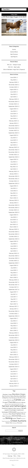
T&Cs (14, 456)
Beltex (12, 396)
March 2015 (13, 354)
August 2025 (13, 89)
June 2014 (13, 374)
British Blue (23, 397)
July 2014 (13, 371)
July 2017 (13, 294)
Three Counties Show (6, 421)
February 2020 (13, 229)
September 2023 (13, 133)
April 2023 (13, 145)
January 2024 (13, 123)
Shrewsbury (9, 416)
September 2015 (13, 340)
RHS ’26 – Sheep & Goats (14, 64)
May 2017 (13, 299)
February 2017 (13, 306)
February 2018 (13, 280)
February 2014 (13, 383)
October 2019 (13, 236)
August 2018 (13, 265)
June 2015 (13, 347)
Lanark (23, 408)
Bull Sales (5, 400)
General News (14, 52)
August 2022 (13, 159)
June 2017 (13, 296)
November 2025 (13, 84)
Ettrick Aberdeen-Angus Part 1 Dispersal (14, 69)
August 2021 (13, 186)
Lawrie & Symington (11, 410)
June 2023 (13, 140)
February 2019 (13, 253)
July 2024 (13, 111)
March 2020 (13, 227)
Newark (22, 412)
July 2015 (13, 345)
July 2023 (13, 137)
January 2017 (13, 308)
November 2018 (13, 258)
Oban (10, 414)
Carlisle (17, 400)
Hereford (4, 408)
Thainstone (23, 418)
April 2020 (13, 224)
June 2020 (13, 219)
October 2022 (13, 154)
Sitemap (10, 456)
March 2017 (13, 304)
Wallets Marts (9, 423)
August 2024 (13, 108)
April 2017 (13, 301)
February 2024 (13, 121)
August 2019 (13, 241)
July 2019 (13, 243)
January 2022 (13, 174)
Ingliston (18, 408)
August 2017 (13, 292)
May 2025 (13, 94)
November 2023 (13, 128)
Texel (19, 418)
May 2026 (13, 80)
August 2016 (13, 318)
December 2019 (13, 231)
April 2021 (13, 195)
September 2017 (13, 289)
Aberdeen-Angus (7, 394)
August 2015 (13, 342)
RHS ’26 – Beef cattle (14, 67)
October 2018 (13, 260)
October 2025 (13, 87)
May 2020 (13, 222)
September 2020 (13, 212)
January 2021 (13, 202)
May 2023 (13, 142)
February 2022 (13, 171)
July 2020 (13, 217)
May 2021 (13, 193)
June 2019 (13, 246)
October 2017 (13, 287)
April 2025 (13, 96)
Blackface (17, 396)
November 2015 (13, 335)
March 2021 (13, 198)
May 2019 (13, 248)
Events (14, 49)
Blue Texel (8, 397)
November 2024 (13, 101)
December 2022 (13, 149)
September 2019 (13, 239)
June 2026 (13, 77)
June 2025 (13, 92)
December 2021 (13, 176)
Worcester (19, 423)
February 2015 (13, 357)
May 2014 (13, 376)
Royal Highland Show (18, 414)
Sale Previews (14, 54)
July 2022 (13, 162)
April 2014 (13, 378)
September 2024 (13, 106)
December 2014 (13, 359)
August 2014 (13, 369)
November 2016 (13, 311)
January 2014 (13, 386)
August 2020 (13, 215)
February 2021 (13, 200)
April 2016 (13, 328)
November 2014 (13, 362)
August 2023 (13, 135)
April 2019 (13, 251)
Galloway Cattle (8, 404)
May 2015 (13, 349)
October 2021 (13, 181)
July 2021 (13, 188)
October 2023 (13, 130)
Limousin (13, 412)
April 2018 (13, 275)
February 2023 (13, 147)
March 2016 (13, 330)
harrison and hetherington (14, 406)
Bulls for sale (10, 400)
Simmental (16, 416)
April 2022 (13, 169)
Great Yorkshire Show (15, 404)
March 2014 (13, 381)
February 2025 (13, 99)
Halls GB (21, 404)
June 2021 (13, 190)
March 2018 (13, 277)
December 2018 (13, 255)
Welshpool (15, 422)
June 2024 (13, 113)
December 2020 (13, 205)
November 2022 (13, 152)
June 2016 (13, 323)
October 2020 (13, 210)
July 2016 (13, 321)
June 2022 (13, 164)
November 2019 (13, 234)
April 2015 (13, 352)
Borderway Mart (16, 397)
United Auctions (18, 420)
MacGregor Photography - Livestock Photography (14, 449)
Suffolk (14, 418)
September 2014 (13, 366)
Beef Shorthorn (6, 396)
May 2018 (13, 272)
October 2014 (13, 364)
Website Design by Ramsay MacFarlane (14, 465)
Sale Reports (14, 56)
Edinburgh (18, 402)
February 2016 (13, 333)
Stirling (8, 418)
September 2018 (13, 263)
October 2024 (13, 104)
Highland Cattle (12, 408)
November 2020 (13, 207)
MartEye (18, 412)
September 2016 (13, 316)
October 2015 (13, 337)
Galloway (23, 402)
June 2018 (13, 270)
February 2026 (13, 82)
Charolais (12, 402)
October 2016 (13, 313)
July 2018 (13, 268)
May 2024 (13, 116)
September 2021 (13, 183)
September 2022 (13, 157)
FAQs (18, 456)
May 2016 (13, 325)
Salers (3, 416)
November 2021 (13, 178)
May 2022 (13, 166)
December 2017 (13, 282)
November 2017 (13, 284)
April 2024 (13, 118)
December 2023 (13, 125)
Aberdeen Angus (18, 394)
